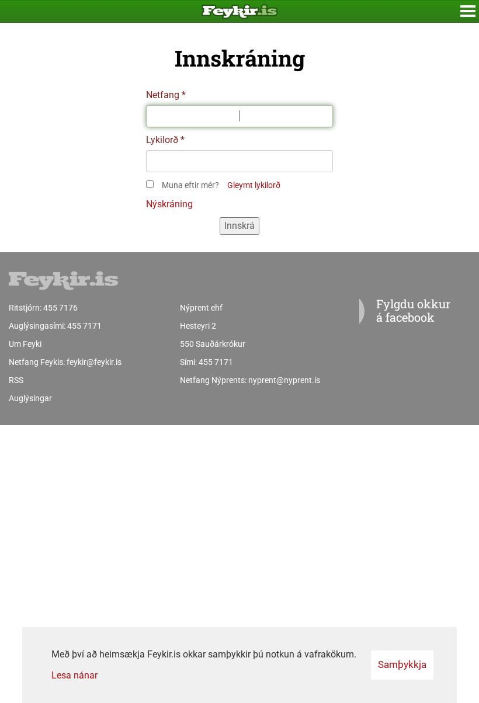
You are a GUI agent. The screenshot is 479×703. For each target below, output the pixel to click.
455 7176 (60, 307)
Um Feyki (25, 344)
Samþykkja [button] (402, 664)
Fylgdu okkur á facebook (413, 310)
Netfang (162, 94)
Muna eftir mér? (190, 185)
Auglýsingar (30, 398)
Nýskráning (169, 204)
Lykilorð (162, 139)
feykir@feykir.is (94, 362)
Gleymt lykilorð (253, 185)
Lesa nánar (74, 675)
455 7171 (84, 325)
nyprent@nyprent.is (284, 380)
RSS (16, 380)
